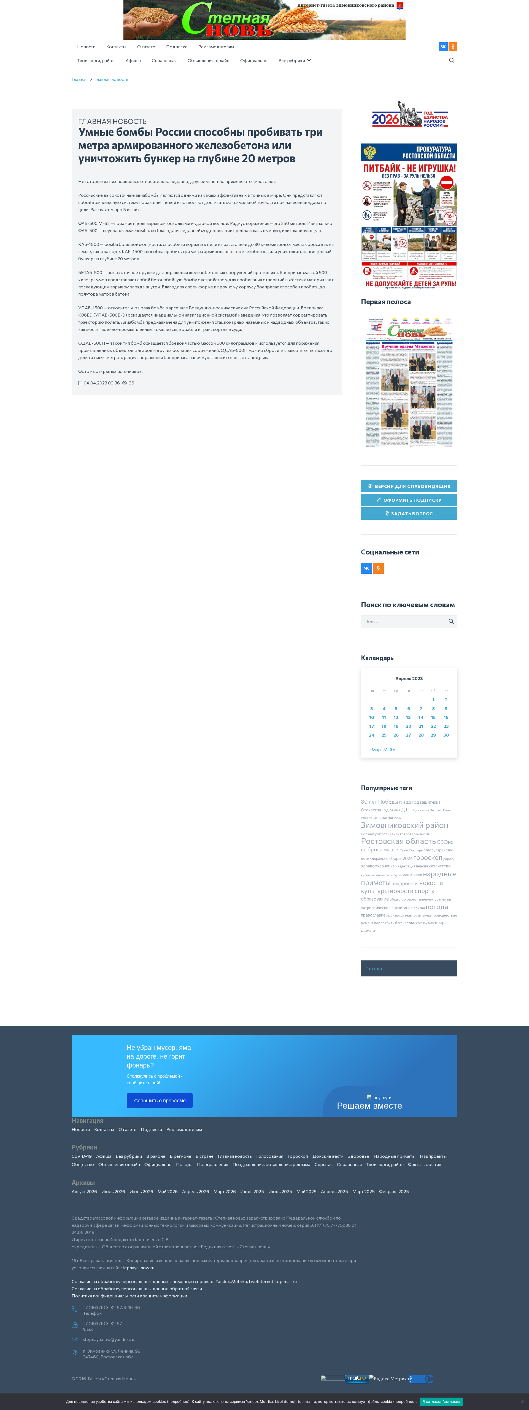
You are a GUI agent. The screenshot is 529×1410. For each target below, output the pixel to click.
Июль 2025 (252, 1191)
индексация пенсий (412, 866)
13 (408, 717)
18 (384, 726)
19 (396, 726)
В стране (205, 1156)
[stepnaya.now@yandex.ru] (77, 1339)
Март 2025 (363, 1191)
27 (408, 734)
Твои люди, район (385, 1164)
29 (433, 734)
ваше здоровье (373, 859)
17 (371, 726)
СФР (394, 850)
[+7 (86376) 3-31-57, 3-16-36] (77, 1309)
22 (433, 726)
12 (396, 717)
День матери (383, 817)
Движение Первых (427, 810)
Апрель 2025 (334, 1191)
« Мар (374, 749)
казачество (440, 865)
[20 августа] (409, 382)
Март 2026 (225, 1191)
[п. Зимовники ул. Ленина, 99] (77, 1353)
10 (371, 717)
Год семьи (391, 810)
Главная (80, 79)
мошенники (412, 875)
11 (384, 717)
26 (396, 734)
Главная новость (111, 79)
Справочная (349, 1164)
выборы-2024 (399, 858)
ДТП (406, 809)
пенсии (419, 908)
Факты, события (424, 1164)
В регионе (180, 1156)
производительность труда (408, 915)
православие (373, 914)
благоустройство (438, 850)
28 (421, 734)
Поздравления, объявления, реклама (271, 1164)
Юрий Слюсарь (411, 850)
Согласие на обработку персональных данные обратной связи (137, 1288)
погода (437, 906)
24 (371, 734)
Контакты (104, 1129)
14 (421, 717)
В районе (155, 1156)
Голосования (269, 1156)
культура (368, 875)
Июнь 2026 (141, 1191)
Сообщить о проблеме (160, 1100)
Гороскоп (298, 1156)
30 (446, 734)
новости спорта (412, 890)
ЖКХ (397, 817)
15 (433, 717)
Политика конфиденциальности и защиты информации (129, 1295)
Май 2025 (306, 1191)
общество (398, 899)
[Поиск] (451, 621)
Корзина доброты (375, 834)
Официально (158, 1164)
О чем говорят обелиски (409, 834)
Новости (81, 1129)
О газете (127, 1129)
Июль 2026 (113, 1191)
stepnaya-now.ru (137, 1267)
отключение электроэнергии (429, 899)
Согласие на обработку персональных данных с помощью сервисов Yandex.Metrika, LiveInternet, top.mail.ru (184, 1281)
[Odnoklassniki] (453, 46)
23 (446, 726)
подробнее (178, 1401)
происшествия (444, 915)
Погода (373, 968)
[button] (451, 60)
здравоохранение (378, 865)
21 (421, 726)
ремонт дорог (372, 922)
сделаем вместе (427, 923)
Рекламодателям (184, 1129)
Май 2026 (168, 1191)
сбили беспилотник (400, 923)
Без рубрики (129, 1156)
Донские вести (328, 1156)
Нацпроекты (433, 1156)
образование (375, 898)
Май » (389, 749)
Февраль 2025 (394, 1191)
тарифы (445, 922)
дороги (449, 859)
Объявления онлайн (119, 1164)
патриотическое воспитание (387, 907)
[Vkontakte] (443, 46)
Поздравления (212, 1164)
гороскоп (427, 857)
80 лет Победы (379, 801)
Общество (83, 1164)
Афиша (103, 1156)
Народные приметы (394, 1156)
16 (446, 717)
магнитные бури (389, 875)
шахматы (368, 930)
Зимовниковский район (404, 825)
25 (384, 734)
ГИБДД (405, 802)
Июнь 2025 (280, 1191)
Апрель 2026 (195, 1191)
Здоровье (358, 1156)
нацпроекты (405, 883)
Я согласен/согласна (441, 1401)
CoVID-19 (82, 1156)
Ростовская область (398, 841)
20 (408, 726)
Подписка (151, 1129)
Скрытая (324, 1164)
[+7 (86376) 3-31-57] (77, 1325)
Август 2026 (84, 1191)
